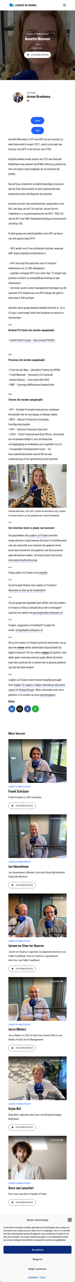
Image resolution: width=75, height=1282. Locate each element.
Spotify (37, 121)
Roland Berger (26, 690)
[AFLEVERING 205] (37, 999)
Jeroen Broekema (38, 97)
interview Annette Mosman (22, 560)
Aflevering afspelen (39, 55)
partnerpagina (47, 695)
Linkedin (42, 573)
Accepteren (37, 1249)
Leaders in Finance (39, 535)
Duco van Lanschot (21, 1188)
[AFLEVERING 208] (37, 760)
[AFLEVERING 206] (37, 915)
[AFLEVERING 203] (37, 1157)
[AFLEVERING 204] (37, 1078)
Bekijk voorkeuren (37, 1269)
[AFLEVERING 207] (37, 836)
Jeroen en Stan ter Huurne (26, 946)
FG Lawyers (27, 685)
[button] (70, 1220)
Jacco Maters (17, 1029)
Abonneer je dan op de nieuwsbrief (27, 590)
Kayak (17, 685)
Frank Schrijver (18, 791)
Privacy (43, 1277)
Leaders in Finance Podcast (37, 34)
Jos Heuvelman (18, 866)
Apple (38, 130)
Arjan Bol (14, 1109)
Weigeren (37, 1259)
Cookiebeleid (33, 1277)
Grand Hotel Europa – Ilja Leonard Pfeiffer (32, 340)
